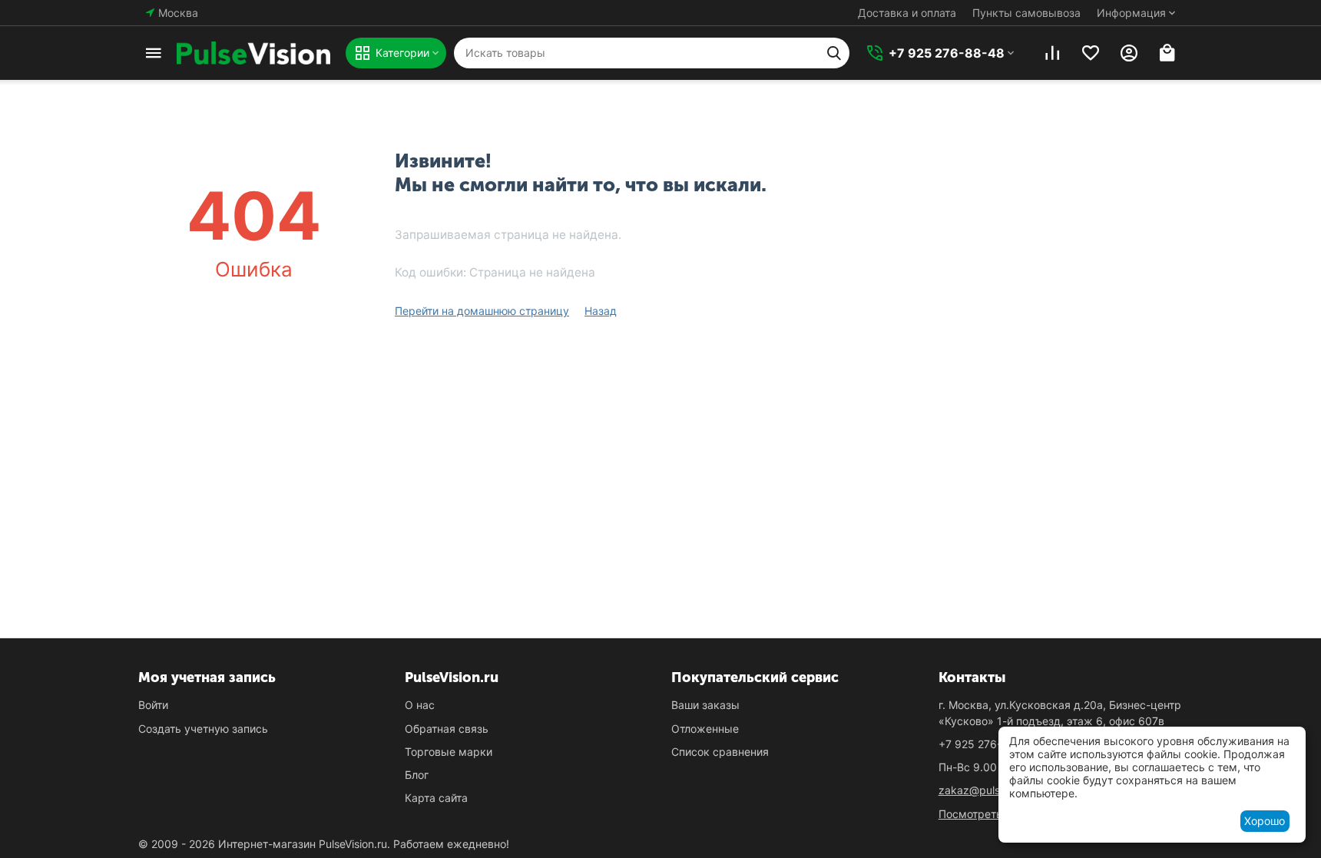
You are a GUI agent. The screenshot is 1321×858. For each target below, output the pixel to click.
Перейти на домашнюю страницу (482, 310)
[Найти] (834, 53)
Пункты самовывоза (1026, 12)
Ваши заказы (705, 704)
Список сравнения (720, 751)
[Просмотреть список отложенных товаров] (1090, 53)
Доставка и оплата (907, 12)
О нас (420, 704)
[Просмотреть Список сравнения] (1052, 53)
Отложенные (705, 728)
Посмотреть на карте (995, 813)
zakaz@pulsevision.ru (993, 790)
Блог (417, 774)
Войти (153, 704)
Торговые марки (448, 751)
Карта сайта (436, 797)
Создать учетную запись (203, 728)
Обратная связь (446, 728)
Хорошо (1264, 820)
